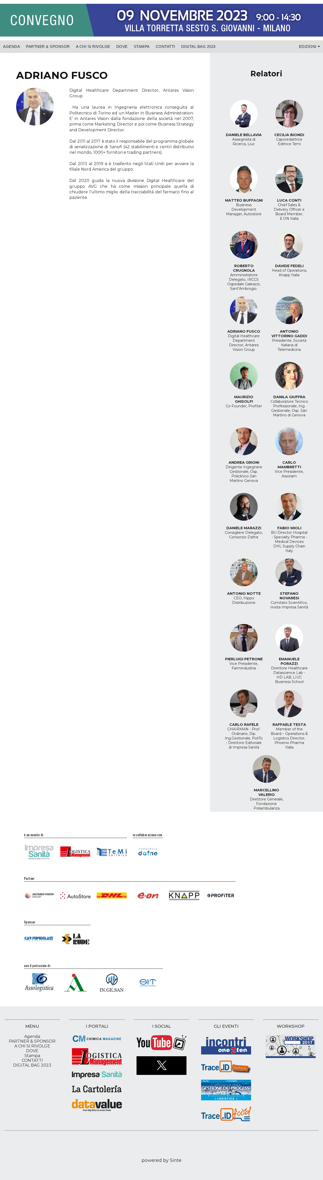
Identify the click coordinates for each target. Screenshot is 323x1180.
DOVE (122, 46)
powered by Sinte (161, 1160)
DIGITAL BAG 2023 (198, 46)
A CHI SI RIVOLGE (93, 46)
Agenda (11, 46)
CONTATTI (165, 46)
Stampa (142, 46)
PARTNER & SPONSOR (48, 46)
